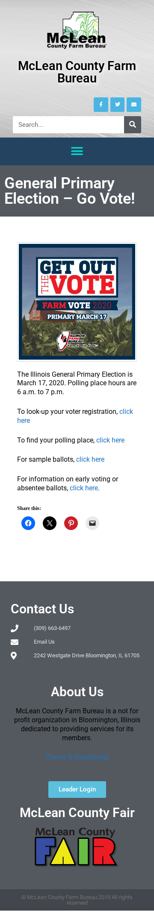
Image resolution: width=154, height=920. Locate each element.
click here (110, 440)
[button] (77, 151)
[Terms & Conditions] (77, 757)
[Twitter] (117, 104)
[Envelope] (134, 104)
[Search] (132, 124)
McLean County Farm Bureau (77, 72)
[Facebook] (101, 104)
